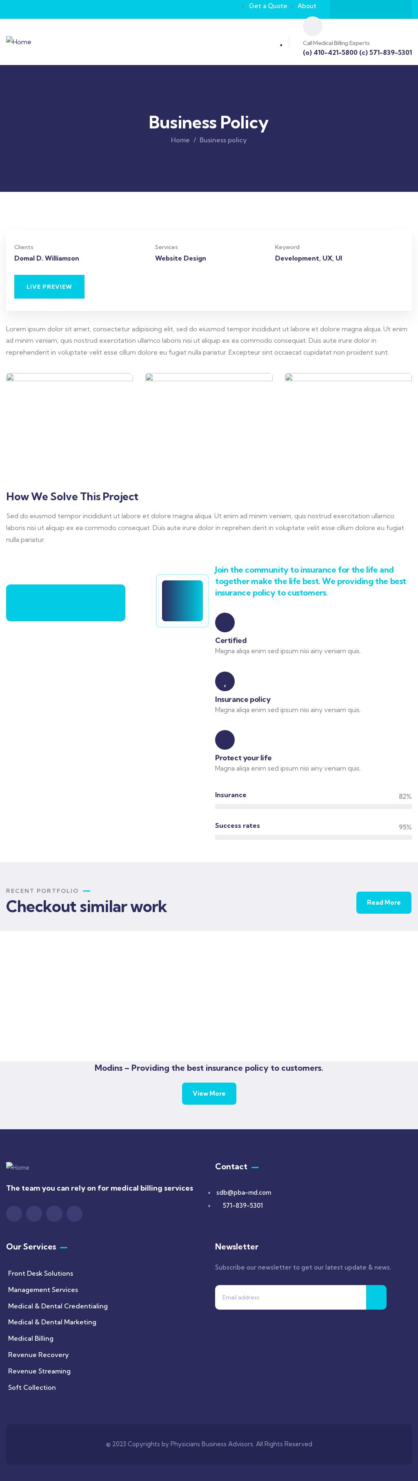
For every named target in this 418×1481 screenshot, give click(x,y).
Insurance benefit (355, 1026)
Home (180, 140)
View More (209, 1093)
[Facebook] (347, 9)
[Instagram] (379, 9)
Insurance (36, 1035)
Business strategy (152, 1026)
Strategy (242, 1027)
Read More (384, 902)
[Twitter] (363, 9)
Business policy (253, 1016)
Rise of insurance (51, 1024)
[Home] (18, 42)
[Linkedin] (395, 9)
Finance (133, 1037)
